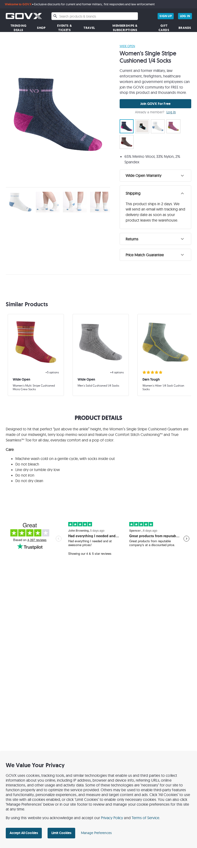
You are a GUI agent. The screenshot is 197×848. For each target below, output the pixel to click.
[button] (155, 175)
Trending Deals (19, 28)
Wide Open (127, 46)
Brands (185, 28)
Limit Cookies (61, 833)
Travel (89, 28)
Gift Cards (164, 28)
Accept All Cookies (24, 833)
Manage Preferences (96, 833)
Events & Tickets (64, 28)
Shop (41, 28)
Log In (171, 112)
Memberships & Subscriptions (125, 28)
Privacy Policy (112, 817)
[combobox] (94, 16)
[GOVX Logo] (24, 16)
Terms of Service (146, 817)
